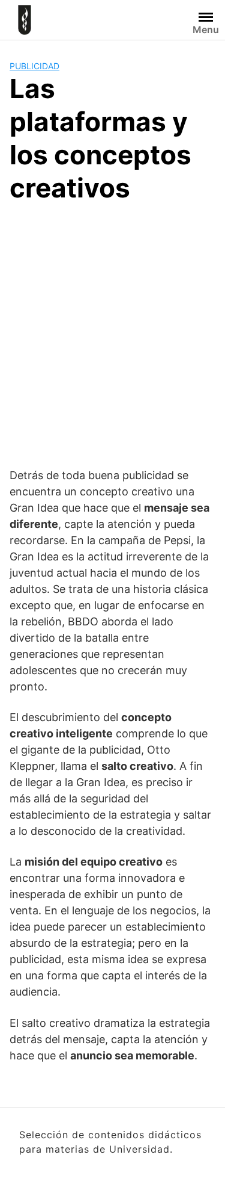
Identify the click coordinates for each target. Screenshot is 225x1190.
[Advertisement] (112, 333)
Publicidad (34, 66)
